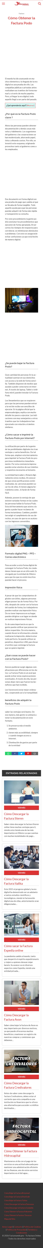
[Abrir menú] (3, 3)
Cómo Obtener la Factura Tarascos (18, 1215)
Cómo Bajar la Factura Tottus (15, 1200)
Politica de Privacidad (16, 1229)
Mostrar (30, 105)
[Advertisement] (21, 53)
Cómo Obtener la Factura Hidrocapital (20, 1153)
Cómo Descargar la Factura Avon (16, 1017)
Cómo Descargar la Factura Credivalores (17, 1085)
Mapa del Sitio (9, 1219)
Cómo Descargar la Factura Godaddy (18, 1208)
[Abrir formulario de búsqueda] (39, 3)
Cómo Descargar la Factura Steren (16, 816)
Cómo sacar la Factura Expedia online (18, 948)
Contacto (18, 1227)
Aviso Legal (7, 1227)
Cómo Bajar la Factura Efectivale (17, 1197)
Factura (21, 13)
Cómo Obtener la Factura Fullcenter (18, 1211)
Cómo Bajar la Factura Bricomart (17, 1193)
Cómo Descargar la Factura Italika (16, 881)
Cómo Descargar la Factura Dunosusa (19, 1204)
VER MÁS (21, 808)
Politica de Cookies (32, 1227)
